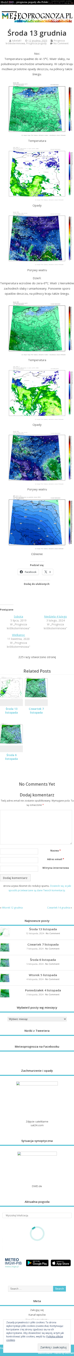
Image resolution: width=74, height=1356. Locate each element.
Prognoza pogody (36, 43)
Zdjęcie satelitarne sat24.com (37, 1123)
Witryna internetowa (55, 868)
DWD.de (37, 1186)
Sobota (18, 616)
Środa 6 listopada (11, 757)
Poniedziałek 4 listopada (43, 990)
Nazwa (55, 850)
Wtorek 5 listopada (43, 975)
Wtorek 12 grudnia (12, 907)
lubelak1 (17, 40)
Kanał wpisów (37, 1314)
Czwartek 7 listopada (36, 710)
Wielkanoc (18, 635)
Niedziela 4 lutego (55, 616)
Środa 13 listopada (11, 710)
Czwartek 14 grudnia (58, 907)
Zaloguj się (37, 1310)
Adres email (55, 859)
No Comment (60, 43)
